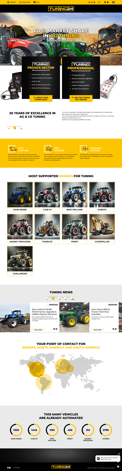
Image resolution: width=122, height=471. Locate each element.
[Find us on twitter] (107, 2)
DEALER (90, 2)
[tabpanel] (61, 117)
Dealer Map (26, 2)
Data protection (103, 468)
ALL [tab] (72, 299)
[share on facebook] (54, 329)
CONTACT (17, 467)
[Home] (61, 8)
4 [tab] (65, 299)
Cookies (112, 468)
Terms (89, 468)
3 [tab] (21, 129)
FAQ (37, 2)
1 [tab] (47, 299)
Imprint (94, 468)
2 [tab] (15, 129)
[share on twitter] (56, 329)
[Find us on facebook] (104, 2)
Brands (13, 2)
